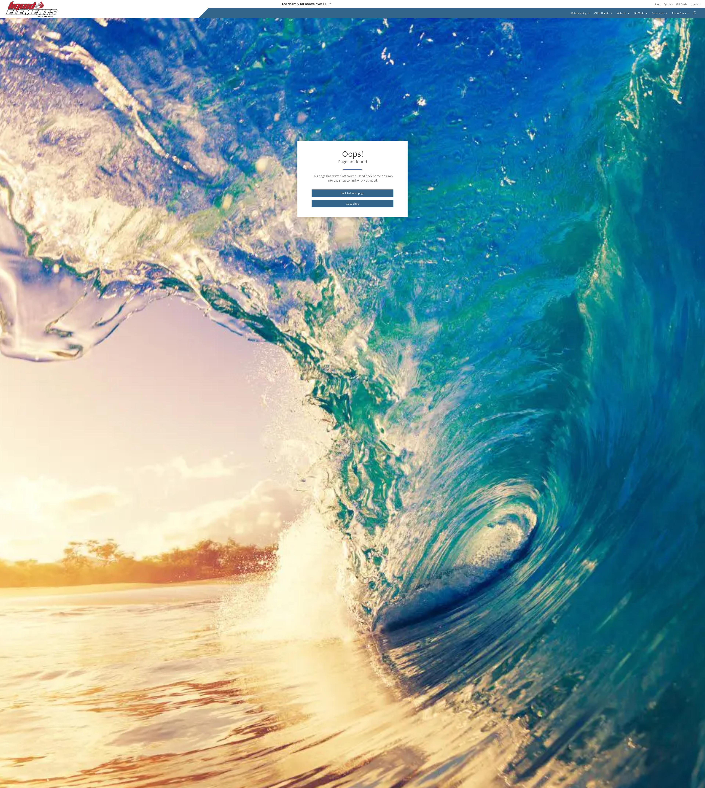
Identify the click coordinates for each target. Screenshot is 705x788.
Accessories (658, 13)
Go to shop (352, 203)
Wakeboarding (579, 13)
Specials (668, 4)
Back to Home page (352, 193)
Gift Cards (681, 4)
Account (694, 4)
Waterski (621, 13)
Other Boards (601, 13)
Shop (657, 4)
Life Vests (639, 13)
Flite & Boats (679, 13)
